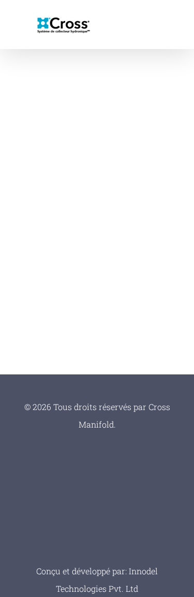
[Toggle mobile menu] (174, 23)
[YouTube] (97, 530)
